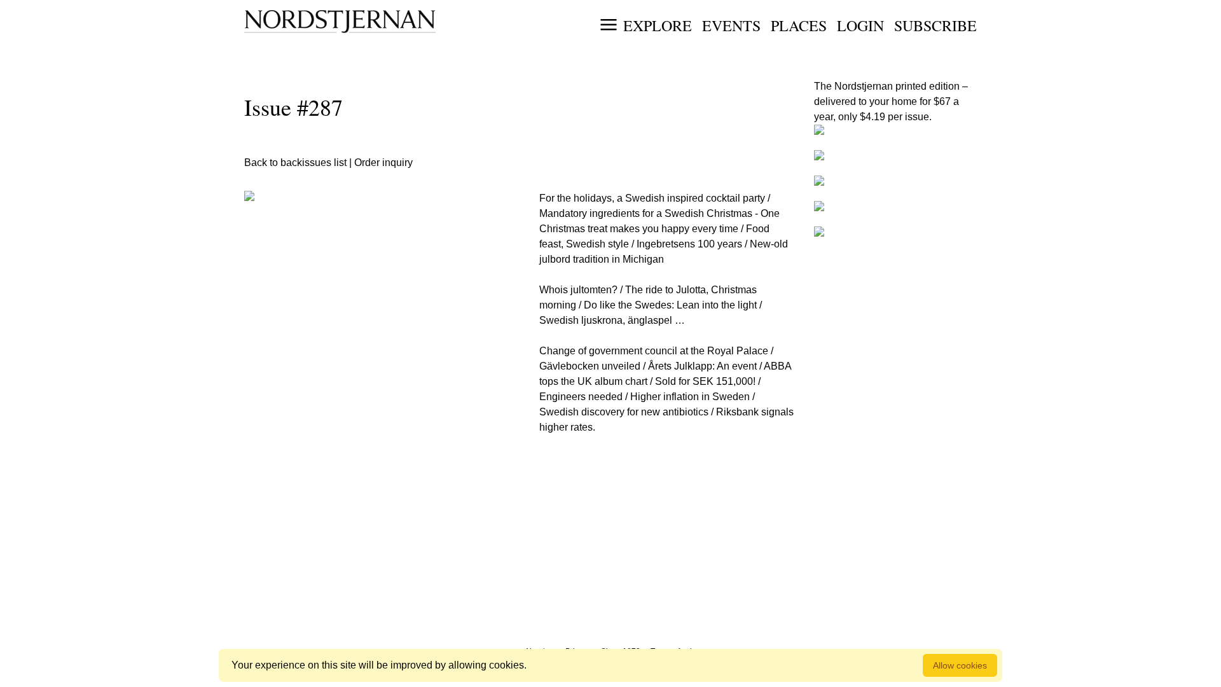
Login (860, 25)
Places (799, 25)
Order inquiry (383, 162)
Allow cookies (960, 665)
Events (731, 25)
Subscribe (935, 25)
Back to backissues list (295, 162)
